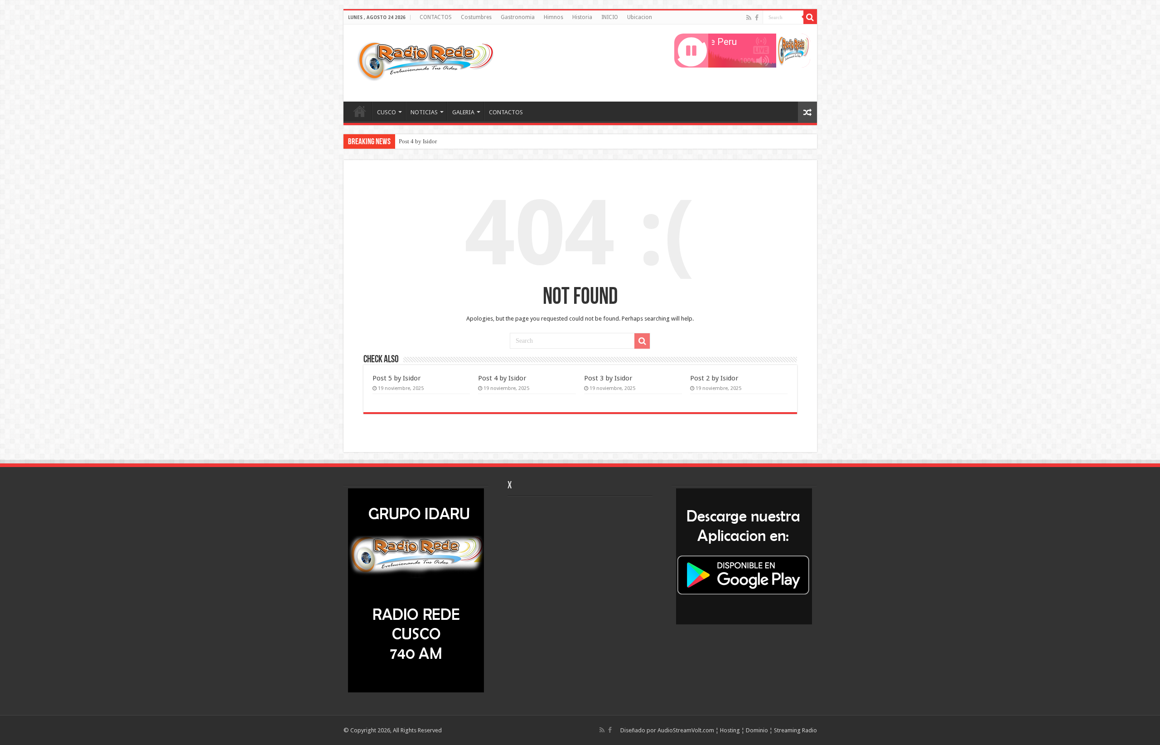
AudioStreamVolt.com (685, 730)
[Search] (810, 17)
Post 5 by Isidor (396, 378)
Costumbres (476, 17)
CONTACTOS (436, 17)
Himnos (553, 17)
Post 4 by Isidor (418, 141)
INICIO (609, 17)
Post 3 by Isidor (608, 378)
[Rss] (748, 17)
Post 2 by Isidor (714, 378)
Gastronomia (518, 17)
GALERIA (463, 112)
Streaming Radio (795, 730)
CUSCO (386, 112)
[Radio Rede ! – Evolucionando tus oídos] (425, 61)
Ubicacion (639, 17)
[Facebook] (756, 17)
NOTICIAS (424, 112)
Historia (582, 17)
